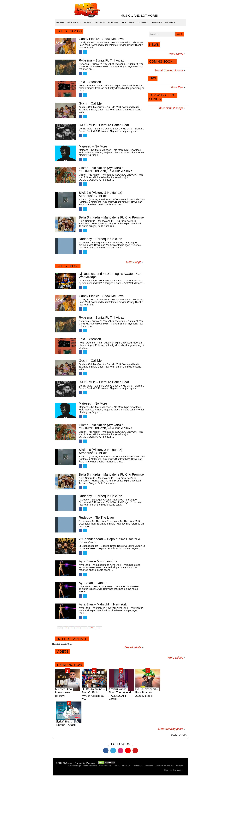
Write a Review (90, 766)
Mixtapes (128, 22)
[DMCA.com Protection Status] (106, 763)
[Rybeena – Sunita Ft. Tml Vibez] (65, 67)
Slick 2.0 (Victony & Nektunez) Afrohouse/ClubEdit (100, 194)
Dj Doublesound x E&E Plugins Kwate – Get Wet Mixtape (110, 275)
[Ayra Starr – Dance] (65, 590)
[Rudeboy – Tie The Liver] (65, 524)
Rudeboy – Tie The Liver (96, 517)
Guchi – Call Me (90, 103)
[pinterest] (135, 750)
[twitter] (113, 750)
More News (176, 53)
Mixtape (179, 766)
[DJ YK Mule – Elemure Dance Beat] (65, 132)
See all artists (132, 647)
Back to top (178, 735)
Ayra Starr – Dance (92, 583)
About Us (126, 766)
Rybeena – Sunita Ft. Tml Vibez (101, 60)
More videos (176, 657)
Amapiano (73, 22)
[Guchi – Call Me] (65, 110)
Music (88, 22)
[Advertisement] (83, 796)
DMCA (117, 766)
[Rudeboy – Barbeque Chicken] (65, 246)
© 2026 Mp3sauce (64, 763)
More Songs (133, 262)
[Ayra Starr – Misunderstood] (65, 568)
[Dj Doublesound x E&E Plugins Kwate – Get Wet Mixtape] (65, 281)
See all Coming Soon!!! (169, 70)
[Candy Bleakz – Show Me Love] (65, 46)
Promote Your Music (164, 766)
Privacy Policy (105, 766)
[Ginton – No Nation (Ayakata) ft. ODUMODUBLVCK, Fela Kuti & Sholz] (65, 175)
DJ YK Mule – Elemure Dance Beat (104, 125)
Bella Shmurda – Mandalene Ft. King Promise (111, 217)
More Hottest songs (171, 108)
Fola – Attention (90, 82)
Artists (156, 22)
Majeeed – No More (93, 146)
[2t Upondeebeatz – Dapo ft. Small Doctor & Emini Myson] (65, 546)
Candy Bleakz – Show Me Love (101, 39)
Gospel (143, 22)
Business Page (74, 766)
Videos (100, 22)
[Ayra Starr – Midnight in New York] (65, 611)
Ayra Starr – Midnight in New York (103, 604)
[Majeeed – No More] (65, 153)
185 (91, 628)
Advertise (149, 766)
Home (60, 22)
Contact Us (137, 766)
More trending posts (171, 728)
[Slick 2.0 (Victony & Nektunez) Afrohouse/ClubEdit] (65, 200)
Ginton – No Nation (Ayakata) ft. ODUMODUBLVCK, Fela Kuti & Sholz (105, 169)
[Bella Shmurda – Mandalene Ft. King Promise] (65, 224)
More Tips (177, 87)
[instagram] (120, 750)
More (169, 22)
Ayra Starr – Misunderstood (98, 561)
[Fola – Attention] (65, 89)
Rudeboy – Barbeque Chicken (100, 239)
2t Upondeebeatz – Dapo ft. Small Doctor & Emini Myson (109, 540)
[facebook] (106, 750)
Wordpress (90, 763)
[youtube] (128, 750)
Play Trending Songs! (173, 770)
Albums (113, 22)
